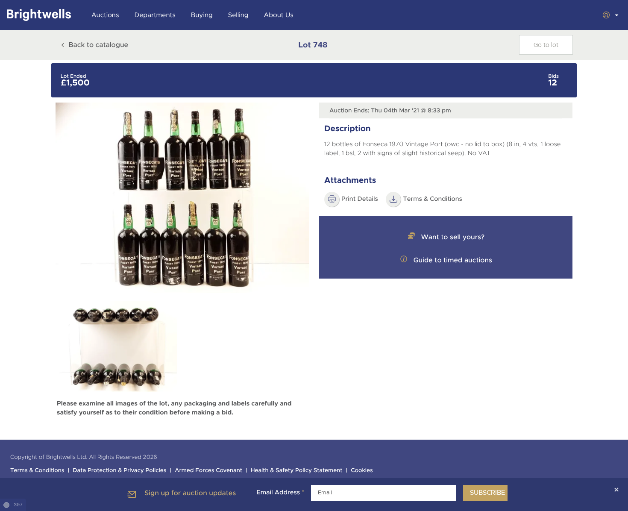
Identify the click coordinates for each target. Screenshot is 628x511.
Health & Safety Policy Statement (297, 470)
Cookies (362, 470)
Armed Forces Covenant (208, 470)
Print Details (359, 199)
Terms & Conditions (37, 470)
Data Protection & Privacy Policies (119, 470)
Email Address (280, 492)
